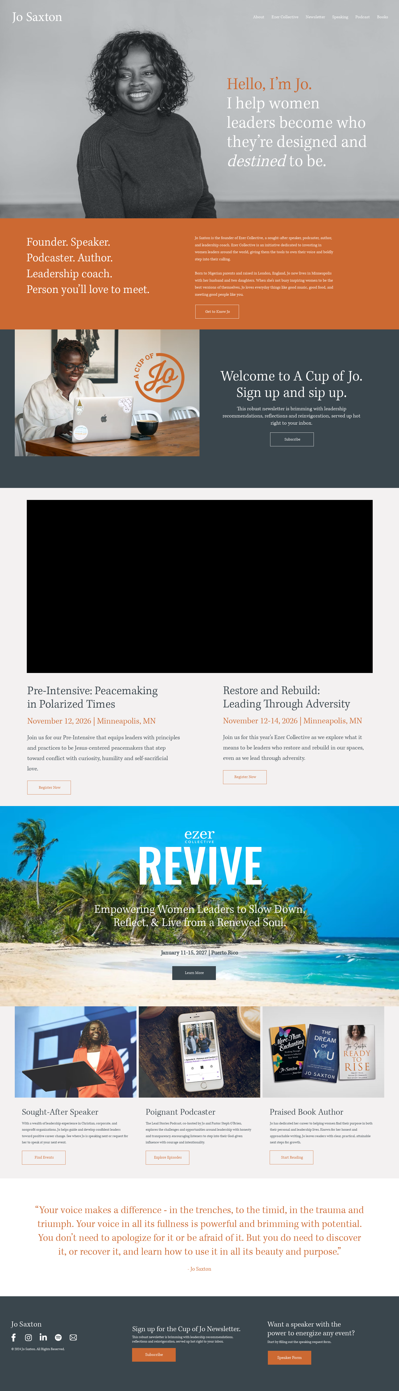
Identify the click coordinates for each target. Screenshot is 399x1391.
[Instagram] (28, 1337)
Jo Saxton (26, 1324)
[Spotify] (58, 1337)
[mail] (73, 1337)
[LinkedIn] (43, 1337)
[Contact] (13, 1337)
